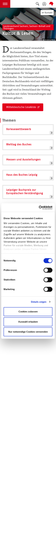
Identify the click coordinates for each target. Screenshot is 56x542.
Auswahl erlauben (28, 321)
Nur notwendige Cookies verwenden (28, 331)
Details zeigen (38, 302)
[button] (5, 4)
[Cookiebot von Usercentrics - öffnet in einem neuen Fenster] (39, 208)
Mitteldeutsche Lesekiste (21, 107)
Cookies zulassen (28, 311)
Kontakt (48, 12)
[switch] (48, 270)
